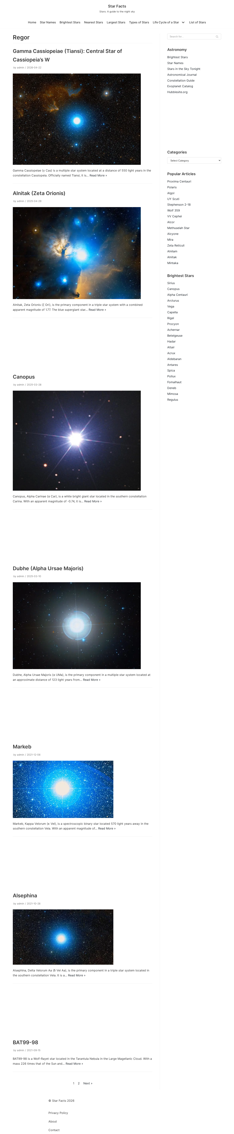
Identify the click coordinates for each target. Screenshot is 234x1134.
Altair (171, 347)
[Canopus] (77, 489)
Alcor (171, 222)
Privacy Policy (58, 1113)
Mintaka (172, 263)
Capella (172, 312)
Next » (88, 1083)
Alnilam (172, 251)
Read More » (98, 175)
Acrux (171, 353)
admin (20, 67)
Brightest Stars (70, 22)
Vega (170, 306)
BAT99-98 (25, 1042)
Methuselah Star (178, 228)
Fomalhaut (174, 382)
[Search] (217, 36)
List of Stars (197, 22)
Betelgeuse (174, 335)
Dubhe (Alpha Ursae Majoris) (48, 568)
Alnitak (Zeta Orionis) (39, 193)
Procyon (173, 324)
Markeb (22, 747)
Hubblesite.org (177, 92)
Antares (172, 365)
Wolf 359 (173, 210)
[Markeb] (63, 817)
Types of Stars (139, 22)
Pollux (171, 376)
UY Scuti (173, 199)
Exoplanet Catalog (180, 86)
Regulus (172, 399)
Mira (170, 239)
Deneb (171, 388)
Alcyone (172, 234)
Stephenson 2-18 (179, 204)
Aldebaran (174, 359)
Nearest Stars (93, 22)
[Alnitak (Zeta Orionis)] (77, 298)
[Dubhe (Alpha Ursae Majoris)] (77, 668)
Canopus (24, 377)
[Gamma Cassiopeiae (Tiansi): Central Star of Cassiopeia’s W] (77, 163)
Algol (170, 193)
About (52, 1121)
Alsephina (25, 895)
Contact (54, 1130)
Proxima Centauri (179, 181)
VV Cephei (174, 216)
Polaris (172, 187)
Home (32, 22)
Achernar (173, 330)
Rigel (170, 318)
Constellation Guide (181, 80)
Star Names (48, 22)
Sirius (171, 283)
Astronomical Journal (182, 74)
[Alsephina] (63, 963)
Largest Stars (116, 22)
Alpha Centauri (177, 295)
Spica (171, 370)
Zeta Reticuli (175, 245)
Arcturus (173, 300)
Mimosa (172, 394)
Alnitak (172, 257)
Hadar (171, 341)
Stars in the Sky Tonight (183, 69)
